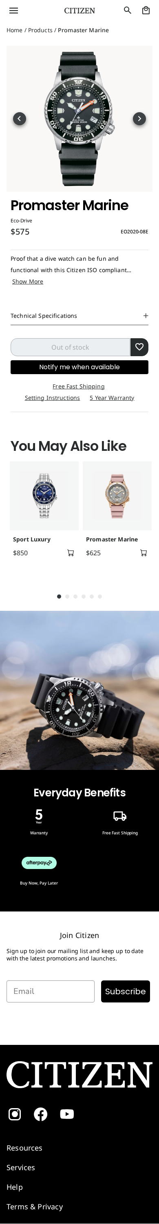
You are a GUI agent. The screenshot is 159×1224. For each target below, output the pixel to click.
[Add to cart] (70, 553)
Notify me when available (79, 367)
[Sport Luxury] (44, 496)
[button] (26, 10)
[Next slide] (139, 118)
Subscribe (125, 991)
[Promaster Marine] (117, 496)
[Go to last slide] (19, 118)
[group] (43, 518)
